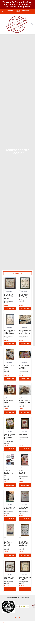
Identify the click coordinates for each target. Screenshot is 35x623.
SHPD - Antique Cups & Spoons (24, 401)
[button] (31, 24)
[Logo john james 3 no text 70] (8, 607)
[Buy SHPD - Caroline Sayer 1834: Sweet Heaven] (10, 319)
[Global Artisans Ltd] (17, 24)
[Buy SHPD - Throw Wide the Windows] (25, 354)
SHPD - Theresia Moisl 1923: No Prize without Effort (9, 437)
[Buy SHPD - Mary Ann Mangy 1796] (25, 566)
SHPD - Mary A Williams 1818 (9, 578)
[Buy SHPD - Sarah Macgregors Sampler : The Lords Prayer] (25, 530)
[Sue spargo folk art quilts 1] (22, 607)
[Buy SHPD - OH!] (25, 423)
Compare (9, 291)
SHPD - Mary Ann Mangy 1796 (25, 578)
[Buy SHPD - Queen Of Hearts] (25, 496)
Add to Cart (10, 308)
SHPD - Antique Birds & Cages (9, 508)
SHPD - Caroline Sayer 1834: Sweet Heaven (9, 332)
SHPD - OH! (23, 434)
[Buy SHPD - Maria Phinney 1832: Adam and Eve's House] (10, 283)
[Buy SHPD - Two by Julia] (10, 354)
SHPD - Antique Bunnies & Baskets (24, 472)
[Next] (19, 617)
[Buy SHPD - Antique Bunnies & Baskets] (25, 460)
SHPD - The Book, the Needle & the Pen (8, 473)
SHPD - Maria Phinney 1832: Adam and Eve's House (9, 296)
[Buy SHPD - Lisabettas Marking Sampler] (10, 530)
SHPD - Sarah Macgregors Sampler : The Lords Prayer (24, 543)
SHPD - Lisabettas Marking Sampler (8, 543)
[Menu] (3, 24)
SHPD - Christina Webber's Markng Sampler (25, 332)
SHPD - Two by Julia (9, 366)
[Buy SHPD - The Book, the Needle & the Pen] (10, 460)
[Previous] (15, 617)
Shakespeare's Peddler (8, 302)
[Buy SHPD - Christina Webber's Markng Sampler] (25, 319)
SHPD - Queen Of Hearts (24, 508)
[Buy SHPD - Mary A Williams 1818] (10, 566)
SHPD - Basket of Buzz (9, 401)
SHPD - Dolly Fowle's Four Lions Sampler (24, 295)
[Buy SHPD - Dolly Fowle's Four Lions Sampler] (25, 283)
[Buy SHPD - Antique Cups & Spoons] (25, 389)
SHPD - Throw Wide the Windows (24, 367)
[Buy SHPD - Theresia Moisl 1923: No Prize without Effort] (10, 423)
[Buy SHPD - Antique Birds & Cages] (10, 496)
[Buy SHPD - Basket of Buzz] (10, 389)
